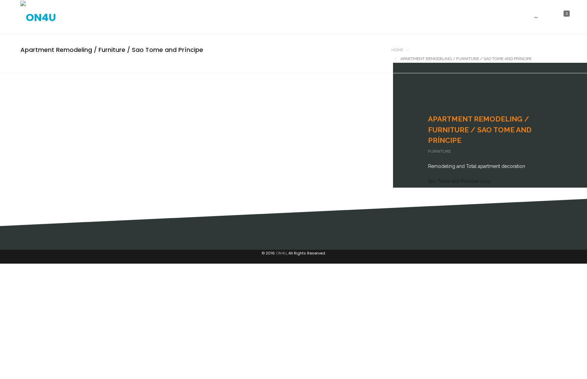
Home (397, 50)
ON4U (281, 253)
